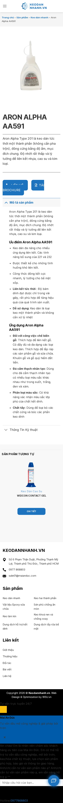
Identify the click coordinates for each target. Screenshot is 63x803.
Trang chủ (8, 17)
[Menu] (5, 6)
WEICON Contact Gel (31, 495)
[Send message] (3, 792)
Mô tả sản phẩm (21, 202)
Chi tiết (31, 511)
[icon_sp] (53, 780)
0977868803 (19, 800)
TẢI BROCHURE (23, 187)
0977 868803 (17, 569)
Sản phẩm (22, 17)
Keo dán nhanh (39, 17)
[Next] (15, 97)
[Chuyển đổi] (6, 202)
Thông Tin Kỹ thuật (24, 430)
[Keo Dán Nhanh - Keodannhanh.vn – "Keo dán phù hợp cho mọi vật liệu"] (33, 6)
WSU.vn (46, 696)
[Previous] (6, 97)
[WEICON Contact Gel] (31, 475)
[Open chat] (3, 709)
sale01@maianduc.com (22, 575)
